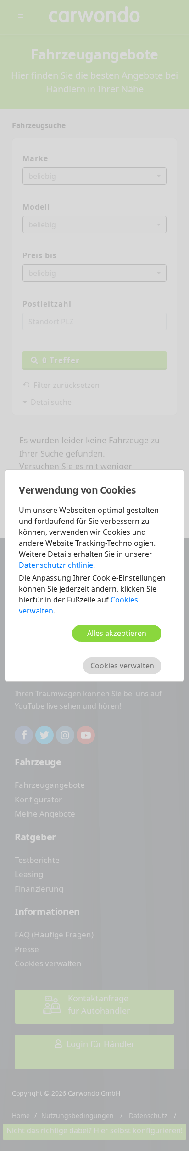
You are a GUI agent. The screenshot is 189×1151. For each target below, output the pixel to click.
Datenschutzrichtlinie (56, 565)
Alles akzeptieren (116, 633)
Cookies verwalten (122, 666)
